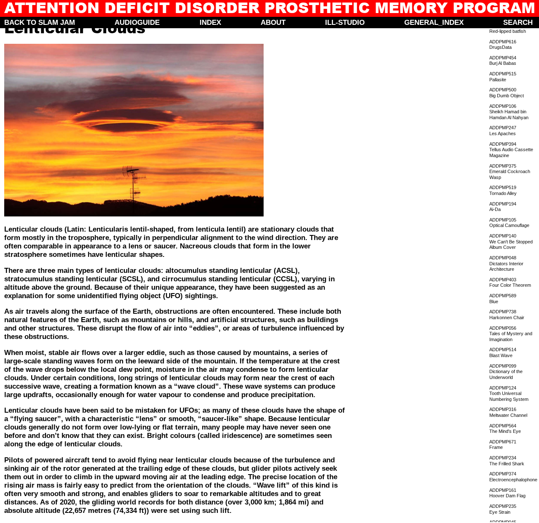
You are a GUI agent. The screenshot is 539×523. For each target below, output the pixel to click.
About (273, 22)
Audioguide (137, 22)
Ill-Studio (345, 22)
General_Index (434, 22)
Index (210, 22)
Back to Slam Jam (39, 22)
